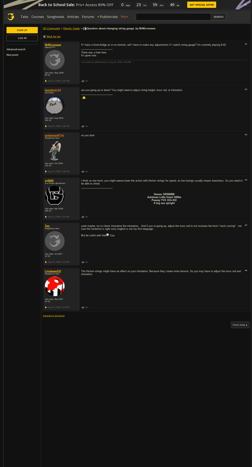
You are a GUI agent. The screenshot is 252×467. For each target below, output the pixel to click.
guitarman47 (52, 135)
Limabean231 (53, 271)
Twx (47, 225)
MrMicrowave (53, 44)
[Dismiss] (245, 5)
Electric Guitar (71, 28)
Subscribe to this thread (54, 316)
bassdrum (51, 90)
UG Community (51, 28)
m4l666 (49, 180)
